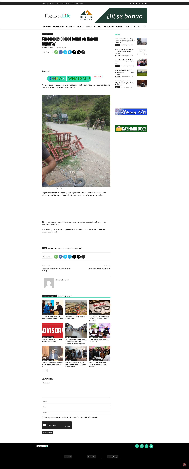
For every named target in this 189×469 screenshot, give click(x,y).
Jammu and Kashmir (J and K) (56, 248)
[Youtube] (145, 3)
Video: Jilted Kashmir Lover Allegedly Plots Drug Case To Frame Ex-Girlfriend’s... (125, 83)
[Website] (139, 3)
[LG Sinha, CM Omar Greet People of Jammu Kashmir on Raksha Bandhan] (52, 307)
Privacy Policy (113, 457)
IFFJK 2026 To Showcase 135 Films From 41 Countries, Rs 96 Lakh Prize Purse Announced (75, 364)
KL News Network (48, 47)
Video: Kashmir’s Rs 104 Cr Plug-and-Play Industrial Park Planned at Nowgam (124, 72)
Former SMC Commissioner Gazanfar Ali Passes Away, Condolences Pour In (52, 364)
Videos (117, 45)
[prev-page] (43, 370)
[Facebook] (130, 3)
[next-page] (46, 370)
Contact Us (91, 457)
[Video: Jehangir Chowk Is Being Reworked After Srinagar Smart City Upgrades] (142, 41)
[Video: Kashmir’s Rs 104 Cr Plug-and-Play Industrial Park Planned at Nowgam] (142, 72)
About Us (68, 457)
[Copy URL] (74, 52)
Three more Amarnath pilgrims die (99, 269)
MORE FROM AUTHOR (64, 296)
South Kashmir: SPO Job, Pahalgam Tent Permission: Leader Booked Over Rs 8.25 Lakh (99, 318)
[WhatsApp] (142, 3)
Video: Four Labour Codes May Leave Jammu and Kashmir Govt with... (124, 62)
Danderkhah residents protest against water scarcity (56, 270)
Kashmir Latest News (47, 34)
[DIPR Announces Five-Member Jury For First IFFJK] (99, 330)
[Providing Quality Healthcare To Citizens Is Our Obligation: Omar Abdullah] (99, 353)
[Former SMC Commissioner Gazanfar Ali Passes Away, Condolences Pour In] (52, 353)
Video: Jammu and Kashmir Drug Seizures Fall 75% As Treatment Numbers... (124, 51)
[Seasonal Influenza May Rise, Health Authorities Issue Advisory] (52, 330)
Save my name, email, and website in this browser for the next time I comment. (70, 417)
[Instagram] (133, 3)
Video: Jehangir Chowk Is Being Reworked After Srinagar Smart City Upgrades (125, 40)
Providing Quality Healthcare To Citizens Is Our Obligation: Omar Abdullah (98, 364)
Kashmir (68, 248)
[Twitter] (136, 3)
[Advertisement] (76, 63)
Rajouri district (77, 248)
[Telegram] (70, 52)
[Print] (83, 52)
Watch (117, 35)
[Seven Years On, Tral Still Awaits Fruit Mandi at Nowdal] (76, 307)
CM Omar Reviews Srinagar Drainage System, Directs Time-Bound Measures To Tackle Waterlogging (75, 341)
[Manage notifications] (184, 464)
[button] (144, 26)
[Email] (79, 52)
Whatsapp (79, 78)
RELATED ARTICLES (49, 296)
